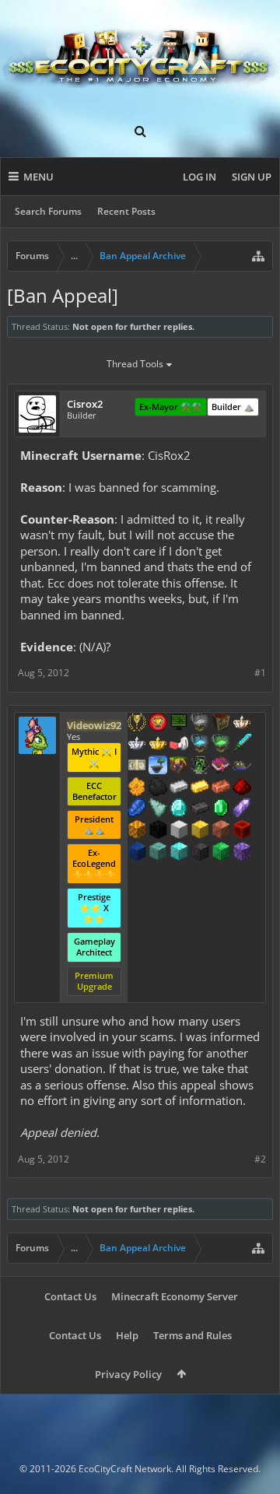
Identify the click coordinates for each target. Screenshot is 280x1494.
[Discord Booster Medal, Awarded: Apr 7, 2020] (242, 766)
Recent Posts (126, 211)
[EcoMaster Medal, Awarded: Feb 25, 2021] (137, 745)
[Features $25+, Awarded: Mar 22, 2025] (137, 788)
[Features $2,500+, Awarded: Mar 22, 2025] (221, 831)
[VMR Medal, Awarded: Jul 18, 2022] (200, 766)
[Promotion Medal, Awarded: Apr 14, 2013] (221, 724)
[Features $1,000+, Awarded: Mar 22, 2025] (137, 831)
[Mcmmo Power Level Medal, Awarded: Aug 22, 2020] (179, 745)
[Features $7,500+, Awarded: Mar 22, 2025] (242, 853)
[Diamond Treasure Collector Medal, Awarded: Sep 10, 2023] (200, 745)
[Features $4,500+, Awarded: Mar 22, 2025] (179, 853)
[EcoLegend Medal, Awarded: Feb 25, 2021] (158, 745)
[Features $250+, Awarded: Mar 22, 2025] (137, 809)
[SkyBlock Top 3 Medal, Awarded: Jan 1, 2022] (179, 766)
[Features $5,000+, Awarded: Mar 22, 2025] (200, 853)
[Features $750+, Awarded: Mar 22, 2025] (242, 809)
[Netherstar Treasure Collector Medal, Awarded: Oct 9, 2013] (200, 724)
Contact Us (70, 1296)
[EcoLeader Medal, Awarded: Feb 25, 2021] (242, 724)
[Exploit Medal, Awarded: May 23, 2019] (179, 724)
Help (127, 1335)
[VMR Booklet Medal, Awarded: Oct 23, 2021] (221, 766)
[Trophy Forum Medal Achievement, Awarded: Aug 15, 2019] (158, 724)
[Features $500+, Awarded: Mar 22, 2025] (200, 809)
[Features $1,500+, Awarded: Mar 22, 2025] (179, 831)
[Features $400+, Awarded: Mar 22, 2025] (179, 809)
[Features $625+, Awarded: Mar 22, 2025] (221, 809)
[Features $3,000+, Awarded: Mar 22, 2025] (242, 831)
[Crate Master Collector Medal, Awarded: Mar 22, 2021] (242, 745)
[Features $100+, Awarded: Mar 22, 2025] (200, 788)
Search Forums (48, 211)
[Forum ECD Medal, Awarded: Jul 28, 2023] (137, 766)
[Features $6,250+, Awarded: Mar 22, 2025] (221, 853)
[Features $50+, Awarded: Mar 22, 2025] (158, 788)
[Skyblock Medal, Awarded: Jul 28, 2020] (158, 766)
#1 (260, 673)
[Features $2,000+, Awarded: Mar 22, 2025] (200, 831)
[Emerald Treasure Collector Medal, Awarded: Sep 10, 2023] (221, 745)
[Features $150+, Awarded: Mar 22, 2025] (221, 788)
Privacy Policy (128, 1374)
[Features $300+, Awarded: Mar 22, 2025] (158, 809)
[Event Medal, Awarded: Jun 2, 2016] (137, 724)
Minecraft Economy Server (174, 1296)
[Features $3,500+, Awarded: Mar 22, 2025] (137, 853)
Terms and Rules (192, 1335)
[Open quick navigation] (258, 256)
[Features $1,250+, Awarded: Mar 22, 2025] (158, 831)
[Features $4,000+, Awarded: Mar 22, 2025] (158, 853)
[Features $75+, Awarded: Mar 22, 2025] (179, 788)
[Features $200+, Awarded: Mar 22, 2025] (242, 788)
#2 (260, 1159)
